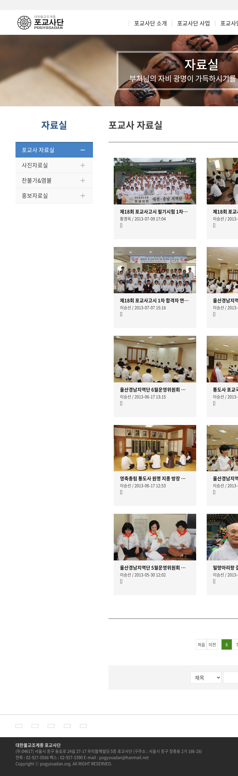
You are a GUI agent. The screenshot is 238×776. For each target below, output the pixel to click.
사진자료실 (35, 165)
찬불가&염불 (37, 180)
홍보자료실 (35, 195)
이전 (212, 644)
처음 (201, 644)
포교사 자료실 (38, 150)
